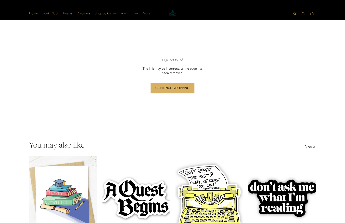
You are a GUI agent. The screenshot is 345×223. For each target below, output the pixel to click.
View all (310, 146)
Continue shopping (172, 88)
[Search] (294, 13)
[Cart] (311, 13)
